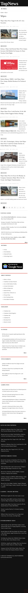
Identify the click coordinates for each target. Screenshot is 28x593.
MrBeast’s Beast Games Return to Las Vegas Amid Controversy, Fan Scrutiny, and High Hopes (12, 514)
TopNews (9, 3)
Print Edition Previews (9, 299)
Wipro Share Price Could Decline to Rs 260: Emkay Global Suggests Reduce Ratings (13, 112)
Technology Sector (8, 256)
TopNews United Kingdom (10, 313)
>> (23, 207)
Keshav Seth (5, 183)
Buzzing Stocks (7, 320)
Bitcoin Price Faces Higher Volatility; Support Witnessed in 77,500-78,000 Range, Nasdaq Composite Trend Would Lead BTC (14, 485)
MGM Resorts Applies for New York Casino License (12, 495)
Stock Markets (7, 251)
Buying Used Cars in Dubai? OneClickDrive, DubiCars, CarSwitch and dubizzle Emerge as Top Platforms (13, 435)
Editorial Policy (7, 290)
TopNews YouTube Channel (10, 281)
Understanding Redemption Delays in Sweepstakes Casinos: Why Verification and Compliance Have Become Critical (14, 401)
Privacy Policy (7, 295)
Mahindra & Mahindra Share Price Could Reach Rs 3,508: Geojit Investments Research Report (14, 445)
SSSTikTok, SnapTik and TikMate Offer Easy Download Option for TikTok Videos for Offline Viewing (13, 544)
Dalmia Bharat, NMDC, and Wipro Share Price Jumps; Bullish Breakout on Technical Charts (13, 81)
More (26, 242)
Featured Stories (8, 254)
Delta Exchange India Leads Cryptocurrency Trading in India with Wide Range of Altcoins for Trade (13, 467)
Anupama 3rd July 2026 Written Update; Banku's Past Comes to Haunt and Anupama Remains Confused (13, 549)
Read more (4, 46)
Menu (5, 9)
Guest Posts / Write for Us (10, 292)
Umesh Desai (5, 117)
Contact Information (8, 286)
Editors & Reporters (8, 288)
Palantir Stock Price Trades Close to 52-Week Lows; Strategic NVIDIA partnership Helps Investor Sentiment (13, 347)
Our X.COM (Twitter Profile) (10, 284)
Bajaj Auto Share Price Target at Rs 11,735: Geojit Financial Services (12, 450)
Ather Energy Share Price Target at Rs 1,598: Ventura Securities (13, 440)
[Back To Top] (25, 591)
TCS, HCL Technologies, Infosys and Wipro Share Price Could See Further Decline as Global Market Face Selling (13, 143)
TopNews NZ (7, 317)
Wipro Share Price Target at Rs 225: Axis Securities (12, 22)
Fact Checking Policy (8, 297)
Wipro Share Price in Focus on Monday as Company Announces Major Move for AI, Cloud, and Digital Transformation (13, 178)
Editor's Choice (7, 279)
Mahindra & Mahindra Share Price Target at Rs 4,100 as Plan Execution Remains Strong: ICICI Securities (13, 430)
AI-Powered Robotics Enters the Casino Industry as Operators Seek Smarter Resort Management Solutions (14, 413)
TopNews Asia (7, 311)
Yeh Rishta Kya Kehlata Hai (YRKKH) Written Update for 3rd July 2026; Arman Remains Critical (13, 538)
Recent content (7, 322)
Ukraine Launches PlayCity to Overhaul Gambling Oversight (12, 509)
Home (2, 12)
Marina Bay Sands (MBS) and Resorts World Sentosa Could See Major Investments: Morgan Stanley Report (13, 499)
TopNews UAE (7, 315)
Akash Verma (5, 26)
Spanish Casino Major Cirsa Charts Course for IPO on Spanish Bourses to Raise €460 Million (13, 505)
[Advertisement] (14, 575)
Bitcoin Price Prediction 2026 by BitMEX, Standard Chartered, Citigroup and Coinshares (12, 472)
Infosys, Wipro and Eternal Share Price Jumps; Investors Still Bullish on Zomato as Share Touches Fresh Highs (14, 51)
